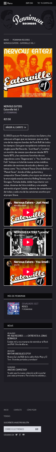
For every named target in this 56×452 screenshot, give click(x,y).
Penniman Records (21, 39)
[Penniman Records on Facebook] (20, 435)
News (10, 325)
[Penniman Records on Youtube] (23, 435)
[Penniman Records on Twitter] (16, 435)
